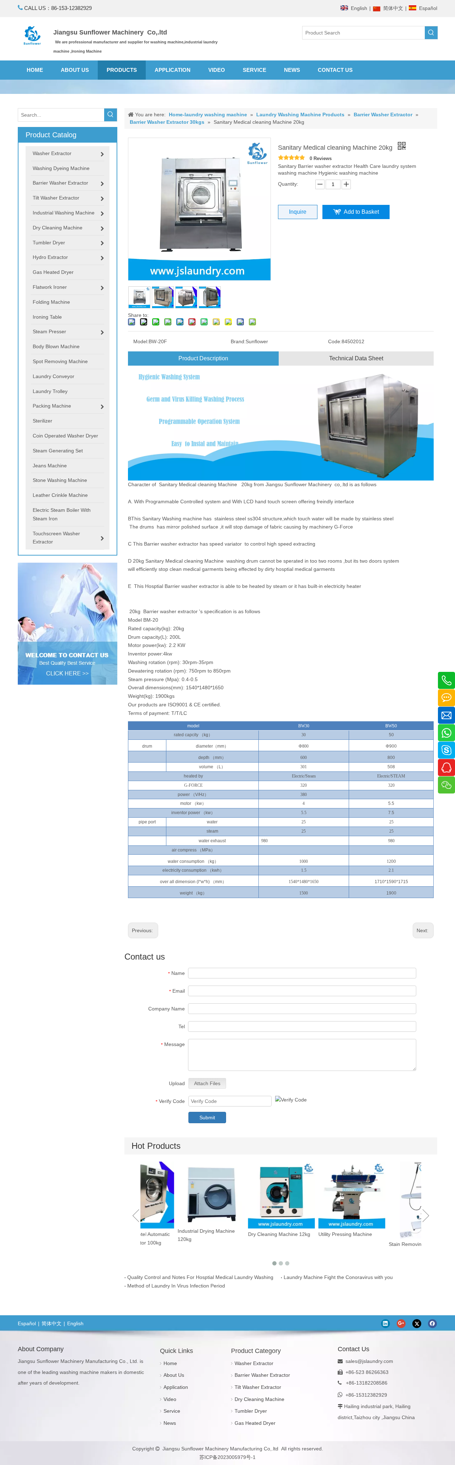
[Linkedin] (385, 1323)
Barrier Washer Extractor (262, 1375)
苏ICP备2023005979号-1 (227, 1457)
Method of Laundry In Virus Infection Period (176, 1286)
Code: (335, 341)
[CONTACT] (67, 624)
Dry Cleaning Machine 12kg (244, 1234)
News (170, 1423)
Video (170, 1399)
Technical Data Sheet (356, 358)
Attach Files (207, 1083)
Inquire (297, 212)
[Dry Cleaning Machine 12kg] (246, 1195)
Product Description (203, 358)
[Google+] (401, 1323)
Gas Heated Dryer (255, 1423)
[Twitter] (416, 1323)
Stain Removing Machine (381, 1244)
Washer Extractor (254, 1363)
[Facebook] (432, 1323)
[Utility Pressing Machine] (316, 1195)
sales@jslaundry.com (369, 1361)
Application (176, 1387)
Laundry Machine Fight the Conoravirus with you (338, 1277)
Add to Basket (361, 212)
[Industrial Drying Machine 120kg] (175, 1193)
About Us (174, 1375)
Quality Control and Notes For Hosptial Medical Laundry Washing (200, 1277)
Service (172, 1411)
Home (170, 1363)
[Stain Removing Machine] (386, 1200)
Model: (141, 341)
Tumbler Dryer (251, 1411)
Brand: (238, 341)
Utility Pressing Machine (310, 1234)
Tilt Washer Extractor (258, 1387)
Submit (207, 1117)
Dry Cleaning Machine (259, 1399)
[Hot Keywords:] (431, 32)
